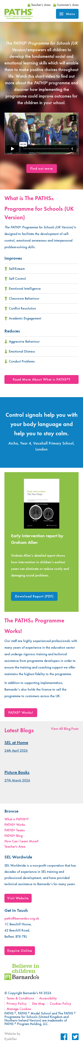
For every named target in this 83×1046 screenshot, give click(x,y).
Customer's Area (68, 5)
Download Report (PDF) (34, 596)
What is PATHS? (16, 819)
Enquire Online (19, 950)
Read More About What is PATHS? (41, 379)
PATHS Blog (13, 836)
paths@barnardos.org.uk (21, 918)
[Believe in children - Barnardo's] (21, 979)
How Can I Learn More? (21, 841)
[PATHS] (18, 18)
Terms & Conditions (20, 998)
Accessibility (48, 998)
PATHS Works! (20, 712)
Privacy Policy (17, 1003)
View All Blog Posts (65, 729)
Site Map (38, 1003)
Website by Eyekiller (12, 1036)
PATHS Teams (14, 830)
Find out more (41, 168)
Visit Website (18, 898)
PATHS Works (14, 825)
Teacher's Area (40, 5)
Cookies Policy (60, 1003)
